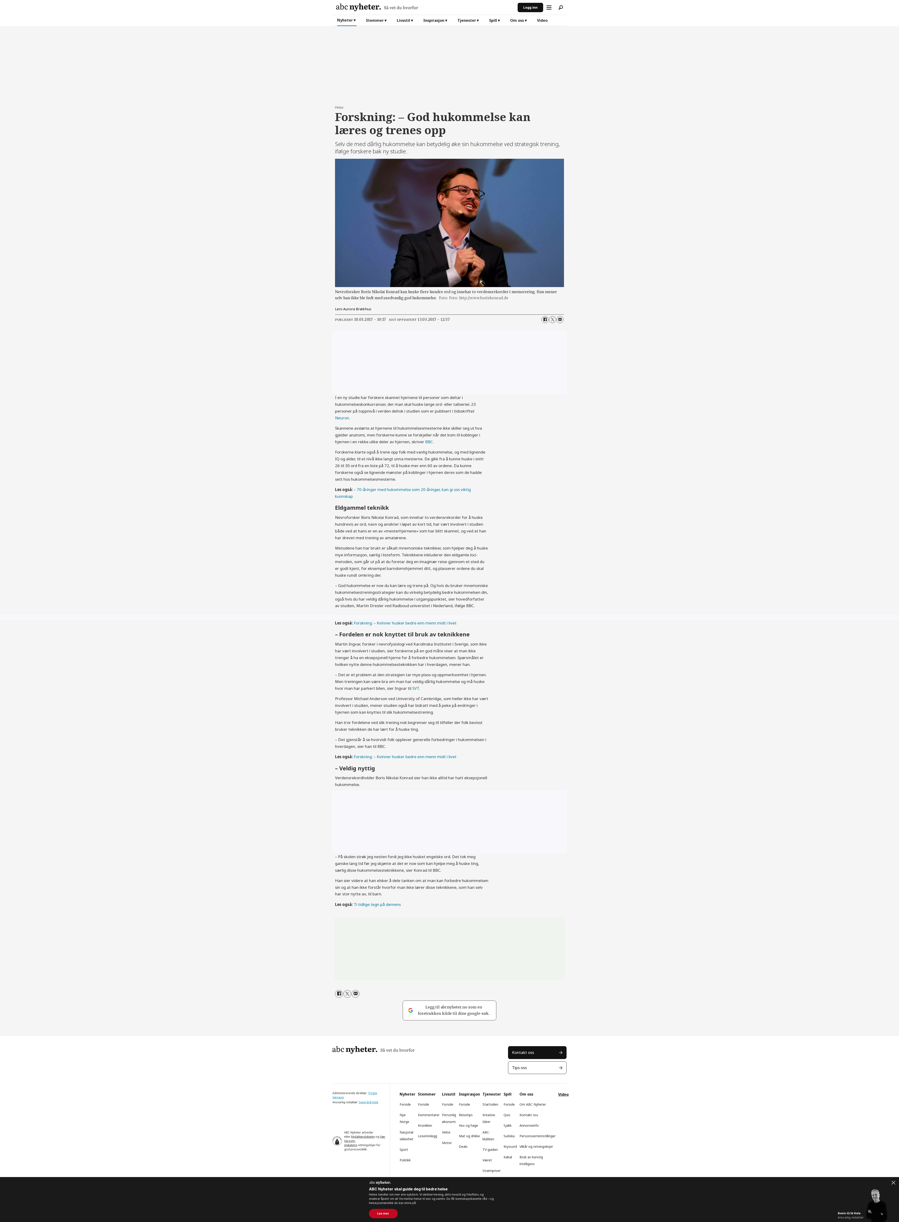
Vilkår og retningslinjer (536, 1146)
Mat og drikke (469, 1136)
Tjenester (466, 20)
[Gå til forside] (425, 7)
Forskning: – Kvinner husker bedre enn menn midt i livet (405, 623)
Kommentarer (428, 1115)
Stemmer (375, 20)
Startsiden (490, 1104)
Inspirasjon (433, 20)
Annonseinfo (529, 1125)
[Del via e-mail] (560, 319)
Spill (493, 20)
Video (542, 20)
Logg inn (530, 7)
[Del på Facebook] (545, 319)
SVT (415, 688)
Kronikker (425, 1125)
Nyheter (345, 20)
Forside (405, 1104)
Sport (404, 1149)
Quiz (507, 1115)
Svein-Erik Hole (368, 1102)
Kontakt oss (523, 1052)
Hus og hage (468, 1125)
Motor (447, 1143)
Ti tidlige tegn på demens (377, 904)
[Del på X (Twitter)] (552, 319)
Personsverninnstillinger (538, 1136)
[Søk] (561, 7)
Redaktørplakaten (363, 1137)
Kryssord (510, 1146)
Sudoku (509, 1136)
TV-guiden (490, 1149)
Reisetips (466, 1115)
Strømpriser (492, 1170)
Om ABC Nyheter (533, 1104)
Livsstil (403, 20)
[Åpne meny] (549, 7)
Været (487, 1160)
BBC (429, 441)
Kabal (508, 1157)
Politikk (405, 1160)
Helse (446, 1132)
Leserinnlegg (427, 1136)
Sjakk (508, 1125)
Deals (463, 1146)
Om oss (517, 20)
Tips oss (519, 1067)
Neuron (342, 418)
